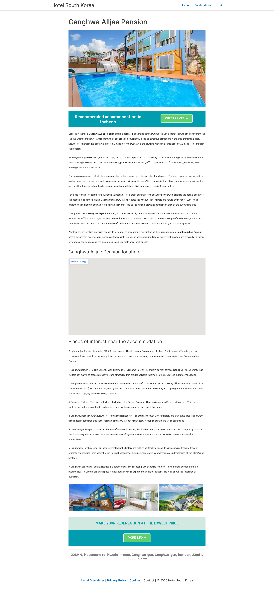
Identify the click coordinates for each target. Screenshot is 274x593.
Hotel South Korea (72, 5)
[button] (213, 5)
